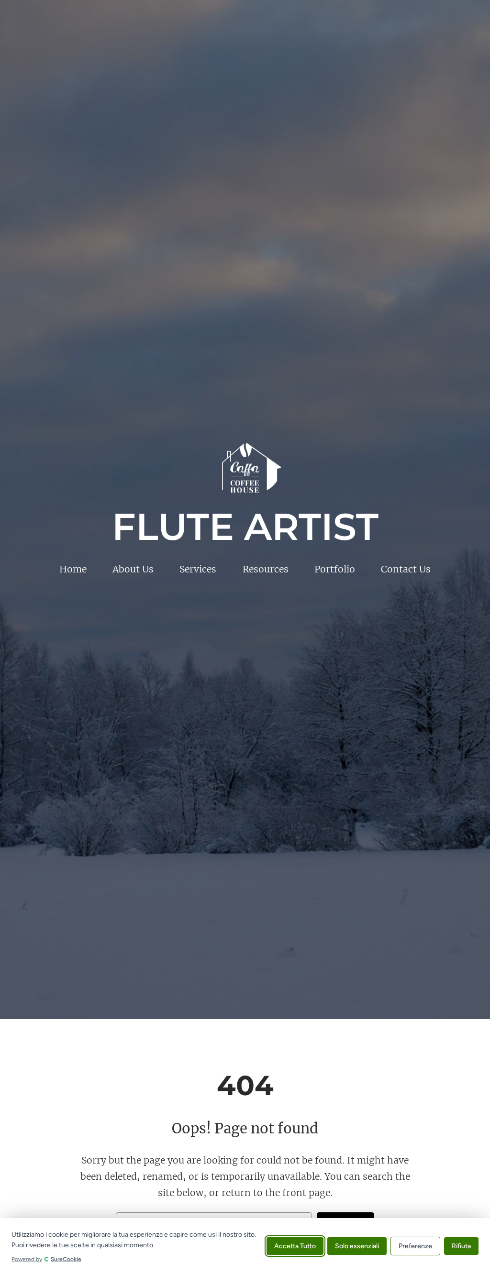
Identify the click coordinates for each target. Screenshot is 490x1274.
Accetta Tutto (295, 1246)
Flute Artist (245, 526)
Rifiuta (461, 1246)
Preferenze (415, 1246)
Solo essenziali (357, 1246)
